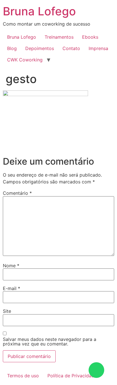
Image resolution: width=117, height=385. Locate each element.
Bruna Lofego (39, 11)
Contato (71, 48)
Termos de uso (23, 375)
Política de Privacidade (72, 375)
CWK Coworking (25, 60)
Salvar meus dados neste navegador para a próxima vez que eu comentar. (49, 341)
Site (7, 311)
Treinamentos (59, 37)
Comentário (17, 193)
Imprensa (98, 48)
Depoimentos (39, 48)
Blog (12, 48)
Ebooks (90, 37)
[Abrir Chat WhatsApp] (96, 370)
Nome (11, 265)
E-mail (11, 288)
